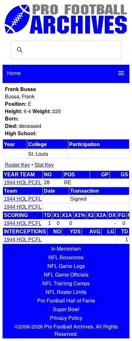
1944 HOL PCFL (23, 182)
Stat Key (44, 164)
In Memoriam (66, 248)
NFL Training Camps (66, 283)
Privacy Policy (66, 317)
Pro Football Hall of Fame (66, 300)
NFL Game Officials (66, 274)
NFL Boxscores (66, 257)
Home (14, 73)
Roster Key (17, 164)
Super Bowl (66, 309)
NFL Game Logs (66, 266)
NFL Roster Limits (66, 291)
